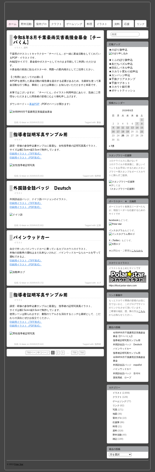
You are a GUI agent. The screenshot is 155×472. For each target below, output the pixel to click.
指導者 (98, 176)
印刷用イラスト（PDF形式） (26, 157)
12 (127, 127)
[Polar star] (115, 224)
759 (74, 352)
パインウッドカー (31, 237)
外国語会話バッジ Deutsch (42, 187)
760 (82, 352)
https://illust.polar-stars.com (123, 285)
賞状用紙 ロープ (122, 377)
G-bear (22, 122)
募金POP (34, 104)
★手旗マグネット (119, 82)
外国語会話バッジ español (127, 365)
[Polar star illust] (127, 282)
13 (132, 127)
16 (113, 131)
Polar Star (18, 464)
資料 (117, 23)
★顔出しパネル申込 (121, 67)
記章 (99, 225)
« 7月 (111, 146)
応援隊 (116, 422)
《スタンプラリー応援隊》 (122, 189)
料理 (89, 23)
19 (127, 131)
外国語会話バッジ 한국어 (126, 373)
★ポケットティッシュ (122, 90)
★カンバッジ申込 (119, 75)
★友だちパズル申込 (121, 63)
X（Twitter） (115, 240)
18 (123, 131)
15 (141, 127)
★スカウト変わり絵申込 (123, 71)
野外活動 (26, 23)
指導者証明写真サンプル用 (40, 134)
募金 (99, 122)
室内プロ (41, 23)
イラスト (102, 23)
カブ (99, 283)
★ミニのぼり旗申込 (121, 59)
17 (118, 131)
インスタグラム (117, 230)
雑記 (115, 439)
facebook (113, 220)
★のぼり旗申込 (118, 49)
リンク (141, 23)
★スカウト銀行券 (119, 86)
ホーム (12, 23)
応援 (126, 23)
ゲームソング (74, 23)
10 (118, 127)
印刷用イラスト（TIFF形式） (26, 153)
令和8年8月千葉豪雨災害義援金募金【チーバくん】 (57, 40)
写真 (115, 409)
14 (137, 127)
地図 (115, 414)
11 (123, 127)
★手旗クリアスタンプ (122, 78)
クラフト (56, 23)
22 (141, 131)
